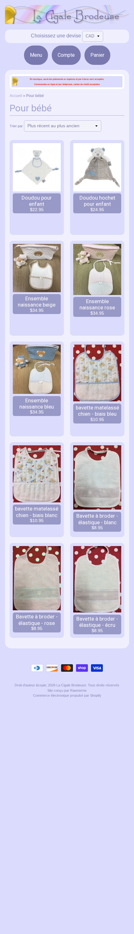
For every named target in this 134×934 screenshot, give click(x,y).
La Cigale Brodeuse (71, 685)
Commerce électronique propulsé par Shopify (67, 695)
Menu (36, 55)
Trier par (16, 126)
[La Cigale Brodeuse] (67, 20)
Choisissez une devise (56, 35)
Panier (97, 55)
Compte (66, 55)
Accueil (16, 96)
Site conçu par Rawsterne (67, 690)
